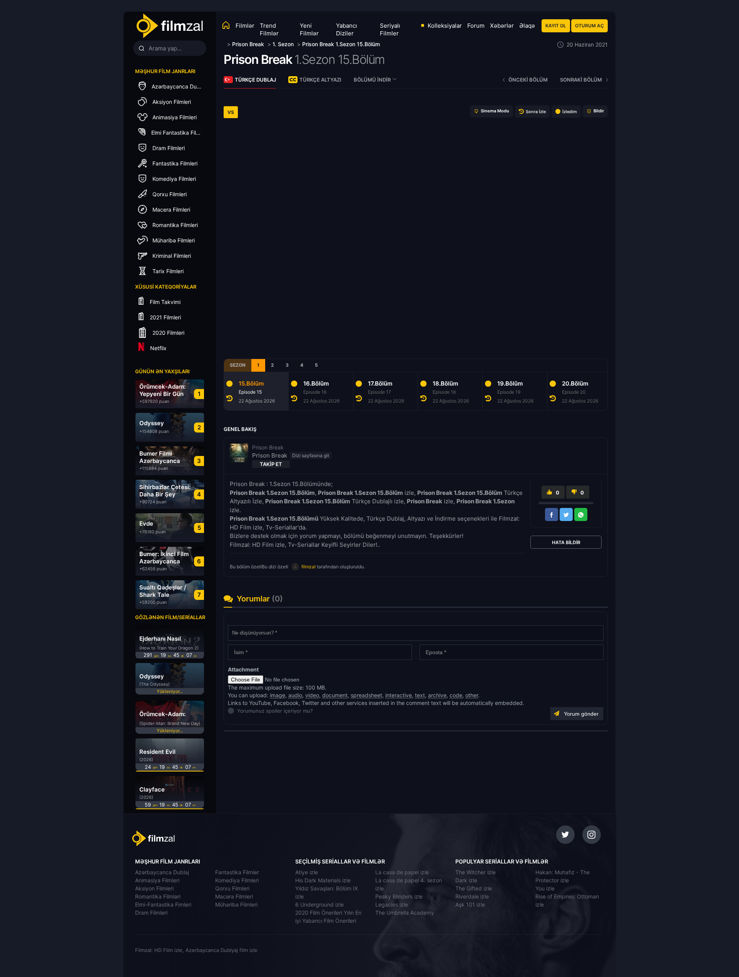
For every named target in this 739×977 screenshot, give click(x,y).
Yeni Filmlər (309, 29)
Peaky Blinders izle (399, 896)
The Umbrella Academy (404, 912)
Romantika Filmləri (158, 896)
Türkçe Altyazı (320, 80)
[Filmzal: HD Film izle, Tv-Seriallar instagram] (591, 834)
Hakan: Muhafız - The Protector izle (562, 876)
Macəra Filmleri (234, 896)
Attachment (243, 669)
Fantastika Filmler (237, 872)
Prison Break (258, 59)
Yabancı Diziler (346, 29)
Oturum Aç (589, 25)
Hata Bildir (566, 542)
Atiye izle (306, 872)
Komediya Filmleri (237, 880)
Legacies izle (391, 904)
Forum (476, 25)
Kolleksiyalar (445, 25)
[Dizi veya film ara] (141, 48)
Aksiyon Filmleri (154, 888)
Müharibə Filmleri (236, 904)
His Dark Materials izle (323, 880)
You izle (545, 888)
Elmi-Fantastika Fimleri (163, 904)
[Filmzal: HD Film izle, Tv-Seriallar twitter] (565, 834)
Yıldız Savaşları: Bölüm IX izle (326, 892)
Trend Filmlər (269, 29)
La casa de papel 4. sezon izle (408, 884)
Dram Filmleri (151, 912)
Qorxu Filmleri (232, 888)
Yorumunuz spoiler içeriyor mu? (239, 711)
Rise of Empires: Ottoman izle (567, 900)
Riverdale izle (472, 896)
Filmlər (245, 25)
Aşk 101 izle (470, 904)
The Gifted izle (473, 888)
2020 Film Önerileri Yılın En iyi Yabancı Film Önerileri (328, 916)
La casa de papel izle (402, 872)
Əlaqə (527, 25)
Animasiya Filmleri (157, 880)
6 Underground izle (319, 904)
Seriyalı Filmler (390, 29)
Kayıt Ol (555, 25)
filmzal (308, 566)
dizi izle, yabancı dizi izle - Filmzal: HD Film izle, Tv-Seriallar (186, 838)
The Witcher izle (475, 872)
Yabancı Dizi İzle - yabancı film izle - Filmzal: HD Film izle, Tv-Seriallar (169, 26)
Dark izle (466, 880)
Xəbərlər (502, 25)
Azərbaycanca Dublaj (162, 872)
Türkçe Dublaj (255, 80)
